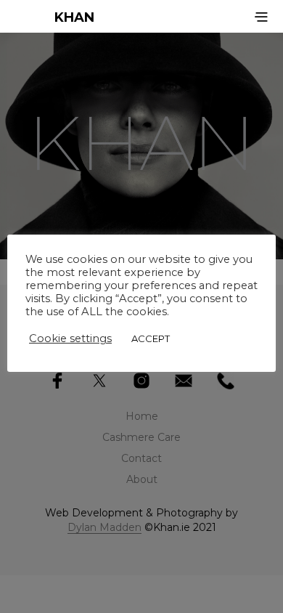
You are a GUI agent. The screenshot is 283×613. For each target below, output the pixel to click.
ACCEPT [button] (150, 338)
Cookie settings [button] (70, 338)
